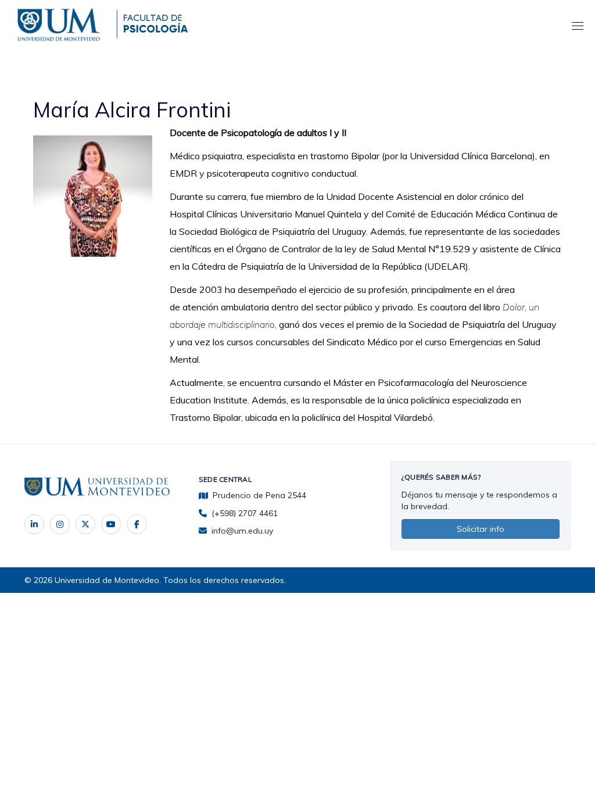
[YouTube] (111, 524)
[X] (85, 524)
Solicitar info (480, 529)
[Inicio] (61, 22)
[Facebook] (136, 524)
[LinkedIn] (34, 524)
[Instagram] (60, 524)
